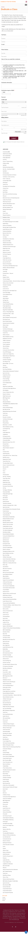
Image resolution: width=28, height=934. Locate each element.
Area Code (3, 53)
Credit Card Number (4, 107)
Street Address (4, 121)
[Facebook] (12, 927)
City (2, 129)
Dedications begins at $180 (8, 90)
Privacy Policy (21, 922)
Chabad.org (11, 922)
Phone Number (4, 49)
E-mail (2, 44)
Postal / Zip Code (4, 133)
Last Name (3, 41)
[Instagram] (15, 927)
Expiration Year (23, 115)
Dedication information (6, 82)
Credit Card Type (4, 103)
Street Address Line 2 (5, 125)
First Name (3, 38)
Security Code (24, 107)
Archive (2, 6)
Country (25, 133)
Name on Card (3, 111)
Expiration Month (4, 115)
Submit (13, 138)
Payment (3, 97)
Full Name (3, 34)
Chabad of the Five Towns (8, 1)
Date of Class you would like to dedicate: (10, 59)
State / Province (23, 129)
